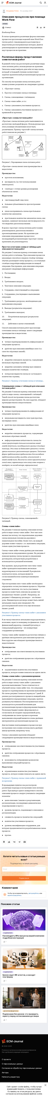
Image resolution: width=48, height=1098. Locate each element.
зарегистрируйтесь (15, 895)
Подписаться (24, 878)
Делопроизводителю (11, 1011)
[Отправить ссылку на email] (25, 842)
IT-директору (8, 933)
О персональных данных (12, 1064)
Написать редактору (11, 1077)
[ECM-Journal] (12, 1041)
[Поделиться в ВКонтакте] (14, 842)
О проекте (6, 1059)
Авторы (5, 1072)
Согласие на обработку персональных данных (22, 1068)
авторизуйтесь (33, 893)
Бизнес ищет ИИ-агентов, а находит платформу (19, 976)
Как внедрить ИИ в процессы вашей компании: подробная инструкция (24, 937)
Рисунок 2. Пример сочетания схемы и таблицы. (22, 381)
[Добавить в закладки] (4, 842)
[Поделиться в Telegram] (19, 842)
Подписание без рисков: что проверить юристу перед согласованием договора (21, 1015)
